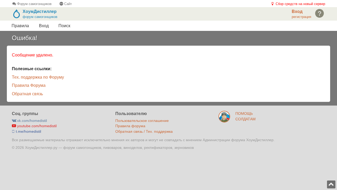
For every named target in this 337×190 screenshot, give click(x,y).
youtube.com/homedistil (36, 126)
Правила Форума (29, 85)
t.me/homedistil (28, 131)
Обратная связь (27, 94)
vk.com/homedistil (31, 120)
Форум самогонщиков (34, 4)
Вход (44, 25)
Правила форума (130, 126)
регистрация (301, 17)
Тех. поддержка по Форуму (38, 77)
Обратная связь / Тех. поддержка (144, 131)
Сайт (67, 4)
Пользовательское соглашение (142, 120)
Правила (20, 25)
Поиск (64, 25)
